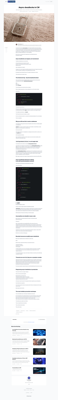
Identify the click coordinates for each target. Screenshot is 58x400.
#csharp (27, 310)
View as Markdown (36, 11)
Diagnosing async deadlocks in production (8, 65)
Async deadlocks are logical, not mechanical (8, 50)
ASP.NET (19, 85)
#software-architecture (19, 312)
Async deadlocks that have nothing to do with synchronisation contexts (8, 57)
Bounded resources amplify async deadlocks (8, 62)
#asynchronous (23, 310)
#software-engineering (32, 310)
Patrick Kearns (20, 44)
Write (51, 1)
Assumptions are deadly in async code (8, 60)
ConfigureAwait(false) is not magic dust (8, 55)
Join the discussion (42, 319)
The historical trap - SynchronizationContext (8, 51)
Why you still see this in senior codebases (8, 53)
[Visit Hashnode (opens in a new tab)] (29, 396)
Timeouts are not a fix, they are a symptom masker (8, 64)
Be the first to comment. (31, 322)
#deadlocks (17, 310)
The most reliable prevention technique (7, 67)
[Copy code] (41, 93)
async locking (25, 48)
